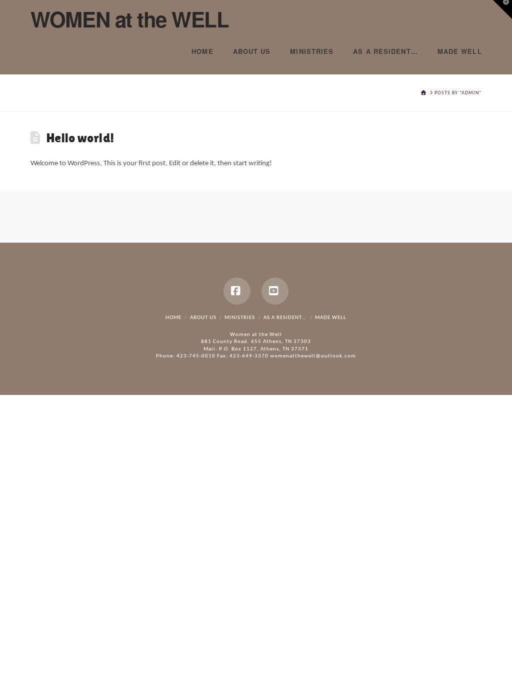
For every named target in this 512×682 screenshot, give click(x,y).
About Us (203, 318)
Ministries (239, 318)
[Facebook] (237, 291)
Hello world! (80, 138)
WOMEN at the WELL (129, 18)
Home (174, 318)
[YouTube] (275, 291)
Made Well (330, 318)
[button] (502, 9)
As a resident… (285, 318)
